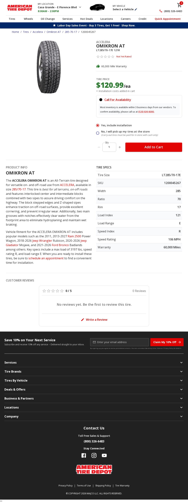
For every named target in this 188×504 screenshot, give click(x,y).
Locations (106, 19)
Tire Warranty (122, 485)
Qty (107, 142)
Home (15, 32)
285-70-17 (71, 32)
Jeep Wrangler (42, 241)
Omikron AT (54, 32)
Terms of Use (84, 485)
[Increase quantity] (119, 147)
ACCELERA (67, 185)
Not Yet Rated (123, 56)
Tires (12, 19)
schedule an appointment (46, 258)
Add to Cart (153, 147)
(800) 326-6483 (173, 11)
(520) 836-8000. (146, 111)
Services (67, 19)
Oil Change (48, 19)
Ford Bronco (60, 245)
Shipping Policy (103, 485)
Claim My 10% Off (164, 342)
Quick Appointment (168, 19)
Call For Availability (117, 100)
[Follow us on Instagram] (94, 455)
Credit (143, 19)
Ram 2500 (74, 236)
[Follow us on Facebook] (84, 455)
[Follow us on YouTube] (104, 455)
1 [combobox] (109, 147)
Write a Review (96, 320)
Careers (126, 19)
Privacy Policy (168, 348)
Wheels (28, 19)
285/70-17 (19, 189)
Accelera (38, 32)
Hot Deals (86, 19)
